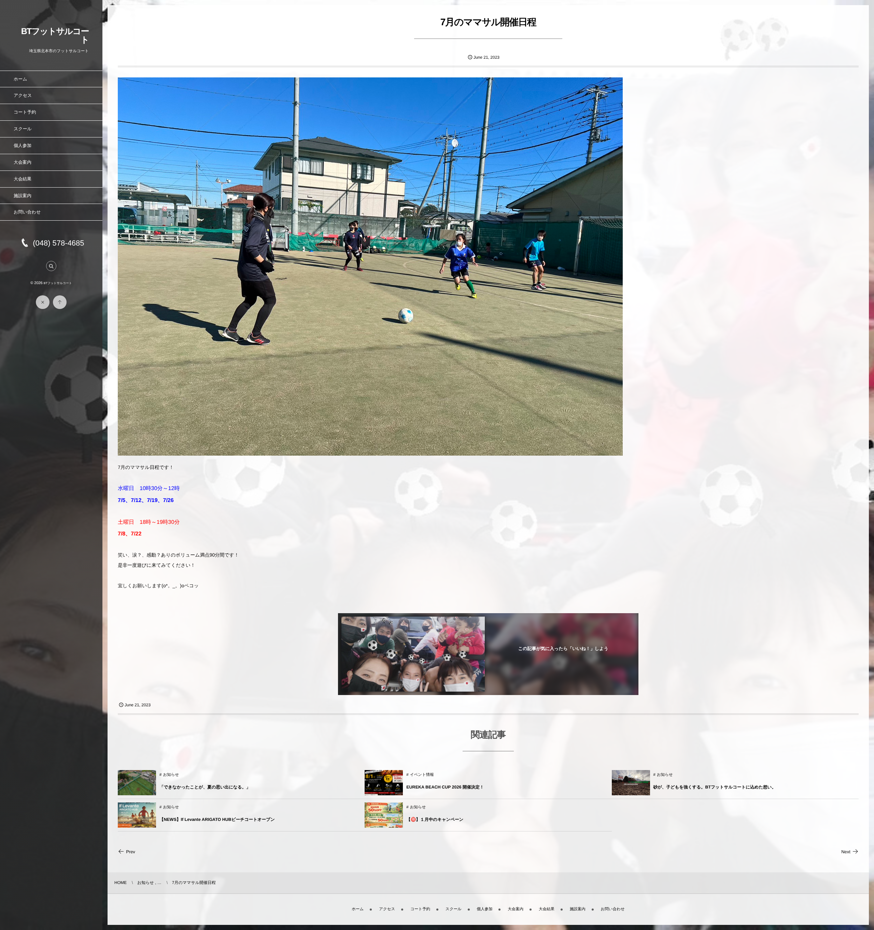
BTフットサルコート (55, 36)
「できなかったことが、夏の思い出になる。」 (205, 787)
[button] (51, 266)
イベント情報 (422, 775)
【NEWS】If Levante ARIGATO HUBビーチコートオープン (217, 819)
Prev (130, 851)
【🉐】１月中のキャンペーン (434, 819)
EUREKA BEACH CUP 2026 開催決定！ (445, 787)
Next (845, 851)
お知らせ (171, 775)
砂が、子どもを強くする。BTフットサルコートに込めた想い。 (714, 787)
